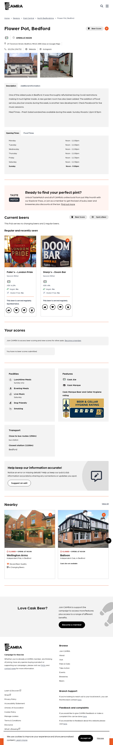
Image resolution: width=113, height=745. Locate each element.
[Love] (16, 310)
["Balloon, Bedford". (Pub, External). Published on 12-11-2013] (83, 544)
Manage (100, 738)
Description (11, 86)
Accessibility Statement (14, 703)
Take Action (64, 668)
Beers (61, 681)
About (61, 655)
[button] (108, 540)
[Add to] (107, 28)
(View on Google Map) (50, 44)
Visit (61, 659)
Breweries (63, 676)
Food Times (29, 133)
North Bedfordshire (45, 18)
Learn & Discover (11, 690)
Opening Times (12, 133)
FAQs (43, 665)
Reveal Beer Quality (18, 564)
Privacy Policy (10, 699)
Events (62, 672)
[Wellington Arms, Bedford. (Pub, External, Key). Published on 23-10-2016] (30, 544)
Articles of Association (14, 707)
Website (32, 49)
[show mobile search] (101, 6)
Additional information (30, 86)
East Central (28, 18)
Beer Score (96, 28)
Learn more (21, 740)
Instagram (47, 49)
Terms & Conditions (12, 720)
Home (7, 18)
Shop (6, 695)
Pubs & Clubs (64, 664)
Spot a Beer (101, 217)
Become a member (73, 340)
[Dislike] (24, 310)
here (79, 699)
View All (105, 504)
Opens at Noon (24, 37)
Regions (16, 18)
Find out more (68, 204)
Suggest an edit (19, 483)
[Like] (8, 310)
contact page (10, 668)
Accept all (85, 738)
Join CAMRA (64, 651)
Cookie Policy (10, 712)
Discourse (8, 725)
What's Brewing (11, 729)
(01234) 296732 (14, 49)
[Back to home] (13, 6)
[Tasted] (32, 310)
